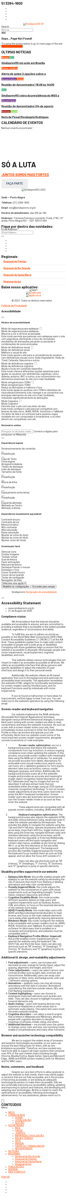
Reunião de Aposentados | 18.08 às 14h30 (27, 84)
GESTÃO (19, 1122)
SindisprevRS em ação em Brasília (23, 63)
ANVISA (19, 1143)
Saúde (14, 111)
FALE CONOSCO (16, 1172)
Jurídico (13, 68)
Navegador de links (11, 580)
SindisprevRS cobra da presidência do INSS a (30, 95)
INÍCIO (11, 1112)
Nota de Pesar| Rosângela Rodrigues (25, 117)
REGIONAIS (14, 1153)
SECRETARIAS (16, 1125)
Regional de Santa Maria (17, 275)
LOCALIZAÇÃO (23, 1120)
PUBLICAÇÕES (16, 1166)
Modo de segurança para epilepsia (20, 328)
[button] (2, 437)
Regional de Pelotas (14, 261)
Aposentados (8, 79)
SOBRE (19, 1117)
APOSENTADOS (23, 1148)
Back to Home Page (12, 46)
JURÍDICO (20, 1133)
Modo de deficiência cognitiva (17, 363)
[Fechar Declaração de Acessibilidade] (2, 597)
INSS (11, 57)
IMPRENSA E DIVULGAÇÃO (29, 1135)
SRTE (18, 1141)
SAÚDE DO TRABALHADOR (29, 1146)
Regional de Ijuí (12, 281)
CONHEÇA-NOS (16, 1115)
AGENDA (13, 1169)
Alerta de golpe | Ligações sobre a (23, 73)
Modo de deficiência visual (15, 347)
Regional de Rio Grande (16, 268)
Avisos (5, 57)
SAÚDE (19, 1130)
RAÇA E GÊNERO (24, 1138)
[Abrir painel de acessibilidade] (2, 1101)
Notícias (5, 111)
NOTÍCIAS (13, 1151)
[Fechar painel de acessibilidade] (2, 317)
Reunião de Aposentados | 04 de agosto (27, 106)
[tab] (33, 261)
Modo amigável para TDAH (16, 382)
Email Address (10, 229)
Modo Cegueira (9, 401)
